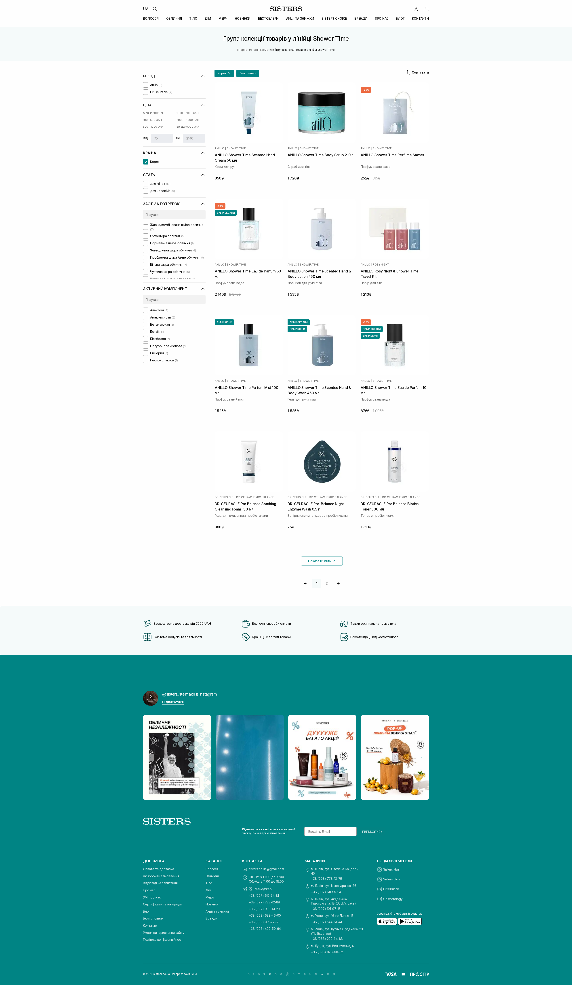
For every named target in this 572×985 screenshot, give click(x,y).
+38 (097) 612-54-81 (264, 895)
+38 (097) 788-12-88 (264, 902)
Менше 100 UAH (153, 113)
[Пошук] (155, 9)
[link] (426, 9)
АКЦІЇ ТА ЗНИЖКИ (300, 18)
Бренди (211, 918)
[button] (224, 73)
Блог (146, 911)
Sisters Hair (391, 869)
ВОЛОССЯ (151, 18)
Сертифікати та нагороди (162, 904)
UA (146, 8)
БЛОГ (400, 18)
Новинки (212, 904)
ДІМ (208, 18)
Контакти (150, 925)
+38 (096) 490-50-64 (265, 928)
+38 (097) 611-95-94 (326, 892)
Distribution (391, 889)
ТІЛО (193, 18)
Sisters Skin (391, 879)
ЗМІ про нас (152, 897)
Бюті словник (153, 918)
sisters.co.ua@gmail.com (266, 869)
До (178, 138)
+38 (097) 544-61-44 (326, 922)
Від (145, 138)
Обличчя (212, 876)
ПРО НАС (382, 18)
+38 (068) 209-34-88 (327, 939)
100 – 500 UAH (152, 120)
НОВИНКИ (242, 18)
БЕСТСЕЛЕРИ (268, 18)
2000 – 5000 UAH (188, 120)
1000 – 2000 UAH (188, 113)
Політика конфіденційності (163, 939)
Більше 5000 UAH (188, 126)
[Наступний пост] (421, 757)
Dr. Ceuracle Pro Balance (255, 497)
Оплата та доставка (158, 869)
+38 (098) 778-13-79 (326, 878)
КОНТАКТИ (420, 18)
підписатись (372, 831)
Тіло (209, 883)
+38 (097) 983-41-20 (264, 909)
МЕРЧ (223, 18)
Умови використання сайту (163, 932)
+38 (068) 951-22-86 (264, 922)
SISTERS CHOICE (334, 18)
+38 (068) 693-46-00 (265, 915)
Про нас (149, 890)
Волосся (212, 869)
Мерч (210, 897)
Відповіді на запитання (160, 883)
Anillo (219, 148)
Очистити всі (248, 73)
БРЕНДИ (360, 18)
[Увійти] (416, 9)
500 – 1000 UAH (153, 126)
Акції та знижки (217, 911)
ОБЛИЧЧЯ (174, 18)
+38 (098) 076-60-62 (327, 952)
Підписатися (173, 702)
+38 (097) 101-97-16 (326, 909)
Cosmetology (392, 899)
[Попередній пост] (150, 757)
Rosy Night (381, 264)
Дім (208, 890)
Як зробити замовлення (161, 876)
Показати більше (321, 561)
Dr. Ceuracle (224, 497)
